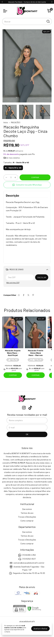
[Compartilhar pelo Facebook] (23, 295)
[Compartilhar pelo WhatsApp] (19, 295)
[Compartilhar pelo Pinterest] (33, 295)
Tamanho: (16, 162)
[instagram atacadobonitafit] (24, 408)
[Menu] (5, 10)
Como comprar (27, 520)
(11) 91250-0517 (29, 559)
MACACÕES (15, 122)
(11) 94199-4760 (29, 555)
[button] (27, 185)
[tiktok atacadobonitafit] (30, 408)
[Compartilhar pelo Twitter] (28, 295)
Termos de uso (27, 513)
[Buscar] (48, 21)
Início (5, 122)
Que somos (27, 509)
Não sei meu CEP (12, 282)
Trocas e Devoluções (27, 517)
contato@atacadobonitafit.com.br (28, 563)
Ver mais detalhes (13, 158)
